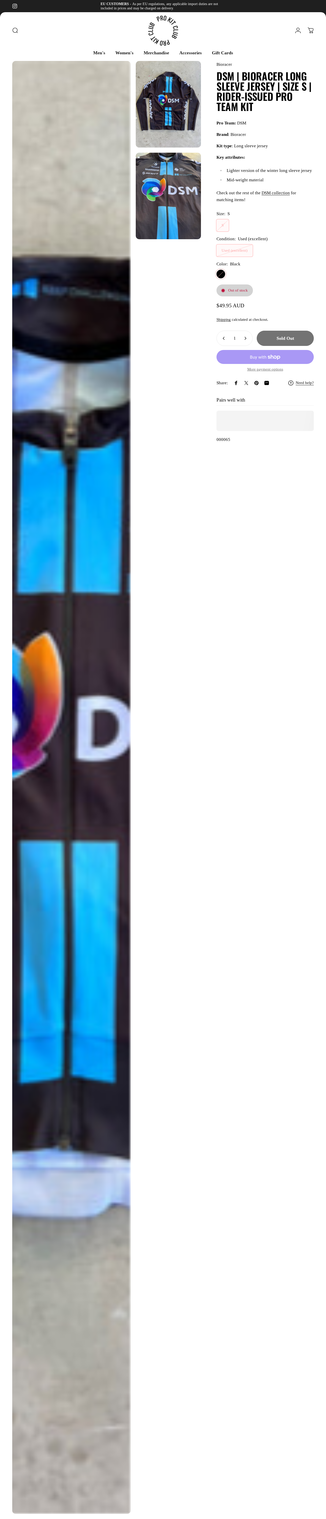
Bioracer (224, 64)
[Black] (220, 274)
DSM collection (276, 192)
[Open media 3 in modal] (168, 196)
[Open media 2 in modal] (168, 104)
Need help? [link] (305, 383)
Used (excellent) (235, 250)
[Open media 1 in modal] (71, 787)
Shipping (223, 319)
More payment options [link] (265, 369)
